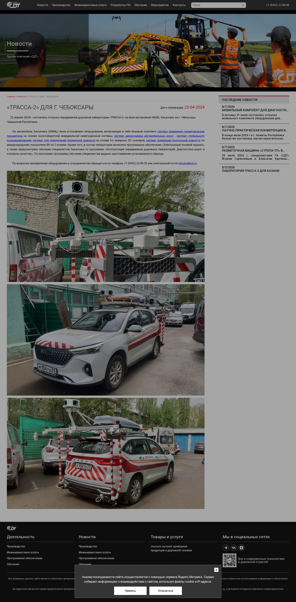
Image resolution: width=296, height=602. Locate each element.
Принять (130, 590)
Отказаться (165, 590)
